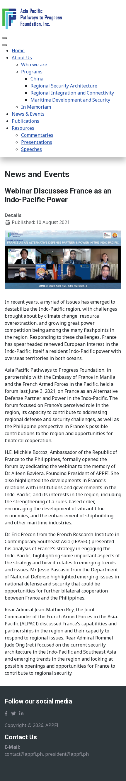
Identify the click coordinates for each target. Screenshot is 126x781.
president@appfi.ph (67, 754)
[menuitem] (18, 50)
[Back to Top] (115, 770)
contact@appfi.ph (24, 754)
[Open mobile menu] (4, 38)
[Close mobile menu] (4, 45)
